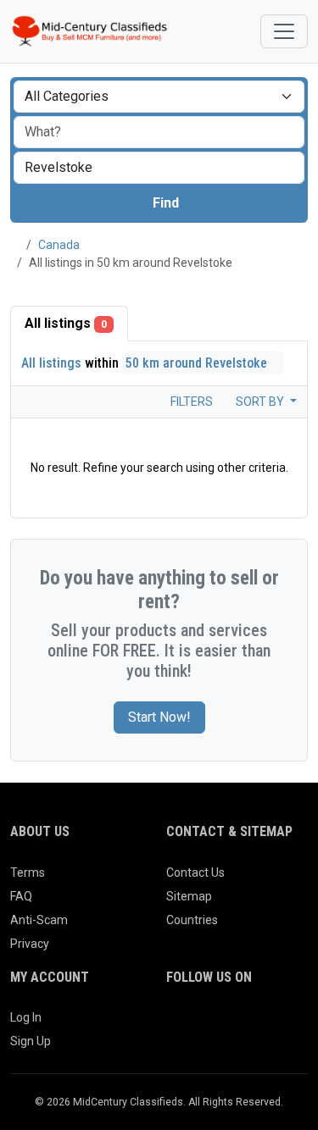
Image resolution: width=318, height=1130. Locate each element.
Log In (26, 1017)
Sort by (261, 401)
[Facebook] (176, 1024)
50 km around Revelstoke (198, 363)
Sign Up (30, 1041)
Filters (190, 401)
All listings (66, 323)
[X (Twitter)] (200, 1024)
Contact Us (195, 872)
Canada (59, 245)
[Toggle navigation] (284, 31)
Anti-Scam (39, 920)
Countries (192, 920)
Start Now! (159, 717)
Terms (27, 872)
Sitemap (189, 896)
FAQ (21, 896)
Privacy (29, 943)
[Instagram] (224, 1024)
